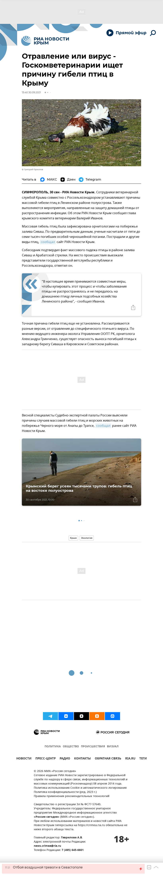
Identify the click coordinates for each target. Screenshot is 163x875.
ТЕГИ (143, 759)
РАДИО (65, 759)
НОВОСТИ (23, 759)
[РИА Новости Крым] (45, 40)
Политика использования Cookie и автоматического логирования (80, 788)
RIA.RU (130, 759)
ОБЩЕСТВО (71, 746)
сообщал (48, 242)
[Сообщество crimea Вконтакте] (66, 716)
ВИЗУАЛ (112, 746)
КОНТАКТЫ (82, 759)
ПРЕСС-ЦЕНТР (45, 759)
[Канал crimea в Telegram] (50, 716)
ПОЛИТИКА (53, 746)
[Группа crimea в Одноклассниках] (97, 716)
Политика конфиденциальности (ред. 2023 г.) (65, 792)
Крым (73, 538)
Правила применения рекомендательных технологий (71, 796)
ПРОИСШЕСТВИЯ (93, 746)
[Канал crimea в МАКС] (112, 716)
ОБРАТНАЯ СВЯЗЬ (108, 759)
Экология (86, 538)
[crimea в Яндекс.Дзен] (81, 716)
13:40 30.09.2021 (31, 92)
